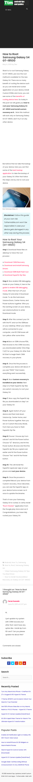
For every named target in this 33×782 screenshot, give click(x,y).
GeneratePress (16, 779)
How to (7, 565)
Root (13, 565)
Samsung (22, 562)
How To (15, 562)
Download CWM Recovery (14, 262)
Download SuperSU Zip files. (15, 275)
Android (8, 562)
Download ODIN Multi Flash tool (16, 272)
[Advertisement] (16, 30)
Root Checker (8, 506)
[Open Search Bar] (26, 9)
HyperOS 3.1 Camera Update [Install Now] (15, 714)
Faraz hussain (14, 601)
